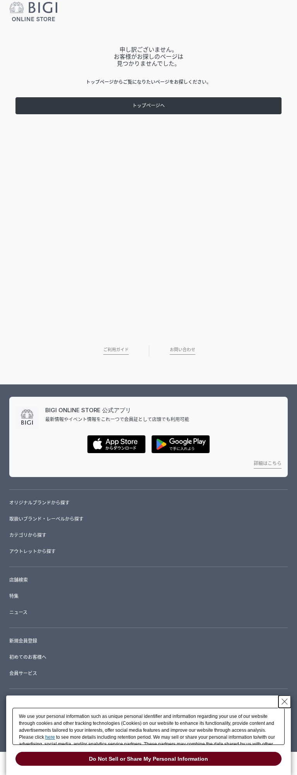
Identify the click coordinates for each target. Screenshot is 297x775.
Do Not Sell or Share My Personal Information (148, 759)
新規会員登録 (23, 641)
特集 (14, 596)
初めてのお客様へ (27, 657)
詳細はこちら (268, 463)
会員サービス (23, 673)
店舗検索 (18, 580)
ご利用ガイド (116, 349)
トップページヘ (148, 105)
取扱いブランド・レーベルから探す (46, 519)
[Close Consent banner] (284, 701)
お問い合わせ (182, 349)
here (50, 737)
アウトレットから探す (32, 551)
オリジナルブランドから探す (39, 503)
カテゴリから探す (27, 535)
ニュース (18, 612)
